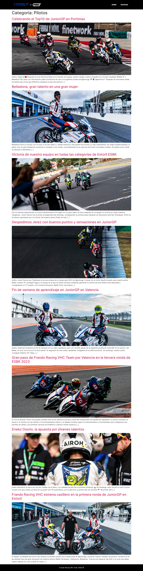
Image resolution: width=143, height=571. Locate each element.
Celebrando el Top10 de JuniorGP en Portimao (48, 19)
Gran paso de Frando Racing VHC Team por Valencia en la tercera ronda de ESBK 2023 (71, 360)
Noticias (124, 5)
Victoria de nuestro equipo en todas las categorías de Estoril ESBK (64, 154)
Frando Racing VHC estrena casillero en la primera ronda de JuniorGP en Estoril (69, 496)
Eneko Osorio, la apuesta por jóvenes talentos (48, 429)
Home (114, 5)
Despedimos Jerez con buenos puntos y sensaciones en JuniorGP (64, 222)
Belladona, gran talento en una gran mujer (45, 87)
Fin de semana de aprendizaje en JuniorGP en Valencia (55, 290)
